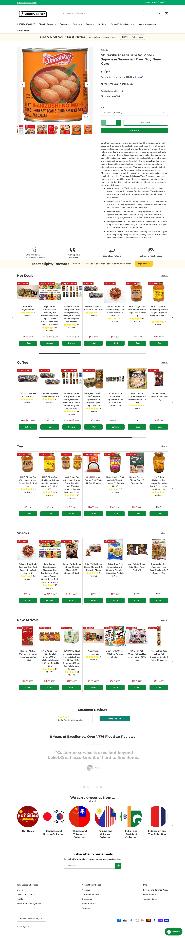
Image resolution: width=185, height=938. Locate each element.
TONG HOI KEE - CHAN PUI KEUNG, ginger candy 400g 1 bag (137, 655)
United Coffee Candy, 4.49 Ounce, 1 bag (159, 396)
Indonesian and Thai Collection (157, 833)
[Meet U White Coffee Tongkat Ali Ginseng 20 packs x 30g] (137, 378)
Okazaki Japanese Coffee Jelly (28, 395)
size (102, 107)
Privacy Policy (149, 894)
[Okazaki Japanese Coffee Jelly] (28, 378)
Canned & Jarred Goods (121, 24)
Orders (20, 890)
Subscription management (29, 903)
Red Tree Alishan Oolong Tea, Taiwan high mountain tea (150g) (28, 655)
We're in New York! (90, 903)
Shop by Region (46, 24)
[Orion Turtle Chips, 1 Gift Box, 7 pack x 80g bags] (115, 636)
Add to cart (146, 122)
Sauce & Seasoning (147, 24)
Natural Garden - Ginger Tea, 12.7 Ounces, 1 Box (137, 480)
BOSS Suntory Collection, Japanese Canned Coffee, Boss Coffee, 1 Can (115, 399)
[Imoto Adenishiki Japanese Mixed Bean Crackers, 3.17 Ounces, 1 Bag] (159, 549)
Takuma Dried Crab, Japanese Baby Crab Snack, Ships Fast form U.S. (115, 311)
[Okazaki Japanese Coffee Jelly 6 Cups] (93, 292)
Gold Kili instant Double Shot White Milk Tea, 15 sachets (93, 480)
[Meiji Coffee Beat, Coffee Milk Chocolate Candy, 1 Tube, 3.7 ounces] (159, 636)
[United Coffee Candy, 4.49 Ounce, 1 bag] (159, 378)
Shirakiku (104, 50)
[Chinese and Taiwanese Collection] (79, 816)
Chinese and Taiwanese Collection (79, 834)
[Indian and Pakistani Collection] (131, 816)
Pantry (89, 24)
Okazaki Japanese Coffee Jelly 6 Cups (93, 308)
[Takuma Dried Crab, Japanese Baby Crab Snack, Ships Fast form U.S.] (115, 292)
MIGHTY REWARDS (26, 24)
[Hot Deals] (28, 816)
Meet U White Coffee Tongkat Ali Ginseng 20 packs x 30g (137, 398)
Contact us (87, 899)
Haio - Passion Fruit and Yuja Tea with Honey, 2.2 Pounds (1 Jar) (115, 481)
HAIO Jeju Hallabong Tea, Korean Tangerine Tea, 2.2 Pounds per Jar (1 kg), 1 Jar (159, 483)
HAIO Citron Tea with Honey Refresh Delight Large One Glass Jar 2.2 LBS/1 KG (159, 312)
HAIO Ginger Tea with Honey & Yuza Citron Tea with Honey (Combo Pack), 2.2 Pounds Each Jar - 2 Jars (71, 484)
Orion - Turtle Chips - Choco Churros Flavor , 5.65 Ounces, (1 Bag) (72, 568)
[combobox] (101, 13)
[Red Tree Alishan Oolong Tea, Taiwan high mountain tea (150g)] (28, 636)
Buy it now (134, 130)
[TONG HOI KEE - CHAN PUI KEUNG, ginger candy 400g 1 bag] (137, 636)
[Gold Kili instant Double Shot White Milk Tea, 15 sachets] (93, 462)
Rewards (86, 908)
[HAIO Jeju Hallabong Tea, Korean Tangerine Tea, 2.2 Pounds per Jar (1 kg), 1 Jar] (159, 462)
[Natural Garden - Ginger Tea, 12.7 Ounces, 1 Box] (137, 462)
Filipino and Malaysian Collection (105, 834)
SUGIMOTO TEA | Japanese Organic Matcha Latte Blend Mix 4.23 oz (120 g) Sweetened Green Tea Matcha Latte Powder (71, 660)
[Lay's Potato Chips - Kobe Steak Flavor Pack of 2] (137, 549)
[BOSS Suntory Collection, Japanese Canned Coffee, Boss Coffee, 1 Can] (115, 378)
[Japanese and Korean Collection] (53, 816)
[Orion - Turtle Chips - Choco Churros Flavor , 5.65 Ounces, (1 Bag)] (71, 549)
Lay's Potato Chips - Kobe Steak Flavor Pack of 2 (137, 567)
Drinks (101, 24)
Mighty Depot (27, 927)
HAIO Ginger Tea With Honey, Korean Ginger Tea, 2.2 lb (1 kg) (137, 311)
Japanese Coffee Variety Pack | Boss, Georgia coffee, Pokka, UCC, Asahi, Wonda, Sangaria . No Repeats (71, 314)
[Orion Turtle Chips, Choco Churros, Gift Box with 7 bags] (93, 549)
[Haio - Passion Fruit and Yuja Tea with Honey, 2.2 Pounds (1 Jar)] (115, 462)
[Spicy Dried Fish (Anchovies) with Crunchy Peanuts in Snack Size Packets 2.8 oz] (115, 549)
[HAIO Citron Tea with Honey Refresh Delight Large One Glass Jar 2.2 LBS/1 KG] (159, 292)
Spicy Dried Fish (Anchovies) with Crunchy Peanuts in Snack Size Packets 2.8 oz (115, 570)
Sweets (63, 24)
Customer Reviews (90, 894)
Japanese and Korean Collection (53, 833)
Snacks (76, 24)
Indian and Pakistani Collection (131, 834)
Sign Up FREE (144, 264)
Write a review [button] (114, 719)
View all (164, 275)
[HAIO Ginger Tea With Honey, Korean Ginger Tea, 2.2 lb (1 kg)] (137, 292)
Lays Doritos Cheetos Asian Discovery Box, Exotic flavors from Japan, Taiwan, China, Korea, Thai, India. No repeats (49, 315)
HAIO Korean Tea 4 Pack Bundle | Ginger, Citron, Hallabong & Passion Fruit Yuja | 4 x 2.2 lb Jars (50, 658)
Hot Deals (28, 831)
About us (86, 890)
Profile (20, 899)
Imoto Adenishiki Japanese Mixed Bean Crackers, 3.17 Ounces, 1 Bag (159, 568)
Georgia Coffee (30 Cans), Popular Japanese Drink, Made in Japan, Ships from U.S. (93, 399)
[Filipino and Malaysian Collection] (105, 816)
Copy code (138, 37)
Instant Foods (23, 30)
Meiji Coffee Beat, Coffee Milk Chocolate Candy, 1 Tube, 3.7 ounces (159, 655)
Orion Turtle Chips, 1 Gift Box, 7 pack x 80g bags (115, 654)
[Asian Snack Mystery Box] (28, 292)
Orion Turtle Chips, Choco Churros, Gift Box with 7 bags (93, 567)
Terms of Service (151, 899)
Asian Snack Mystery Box (28, 308)
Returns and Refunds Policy (155, 890)
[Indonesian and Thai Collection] (157, 816)
